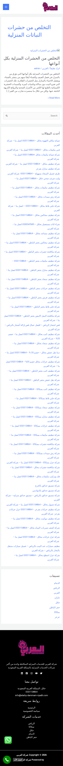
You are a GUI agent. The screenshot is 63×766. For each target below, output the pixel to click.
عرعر (57, 617)
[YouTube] (36, 673)
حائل (58, 602)
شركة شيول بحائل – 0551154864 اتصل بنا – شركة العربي (33, 504)
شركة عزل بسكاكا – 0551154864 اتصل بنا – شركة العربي (33, 462)
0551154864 (31, 691)
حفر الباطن (54, 607)
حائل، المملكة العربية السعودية (32, 688)
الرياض (56, 588)
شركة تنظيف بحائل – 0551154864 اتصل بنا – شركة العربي (33, 164)
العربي (45, 68)
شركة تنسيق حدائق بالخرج (47, 485)
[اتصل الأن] (7, 760)
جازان (57, 597)
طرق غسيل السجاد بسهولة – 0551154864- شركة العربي (33, 173)
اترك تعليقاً (55, 68)
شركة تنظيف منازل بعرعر (48, 168)
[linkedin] (22, 673)
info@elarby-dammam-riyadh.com (31, 695)
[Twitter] (41, 673)
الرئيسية (31, 707)
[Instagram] (31, 673)
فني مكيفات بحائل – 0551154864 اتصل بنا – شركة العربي (33, 150)
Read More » (54, 97)
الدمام (57, 583)
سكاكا (57, 612)
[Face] (27, 673)
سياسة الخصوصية (31, 711)
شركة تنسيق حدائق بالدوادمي (46, 490)
